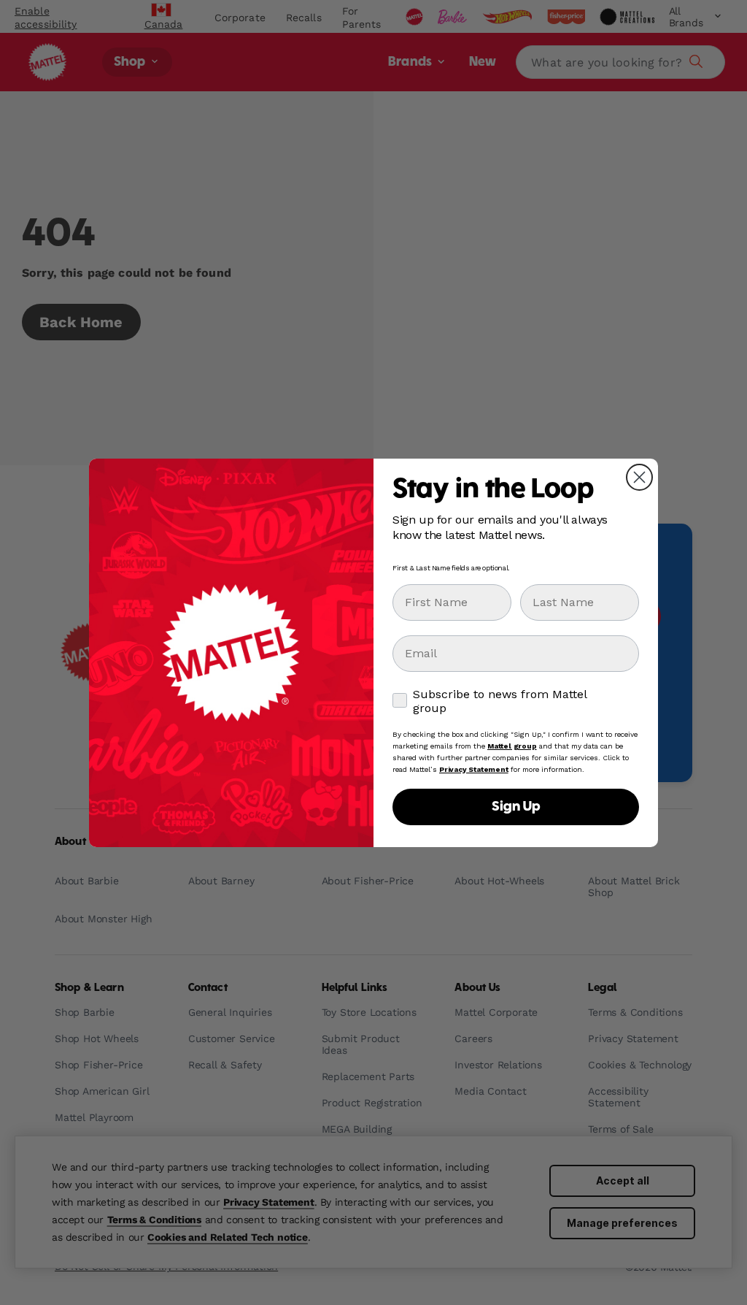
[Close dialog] (639, 477)
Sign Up (516, 807)
